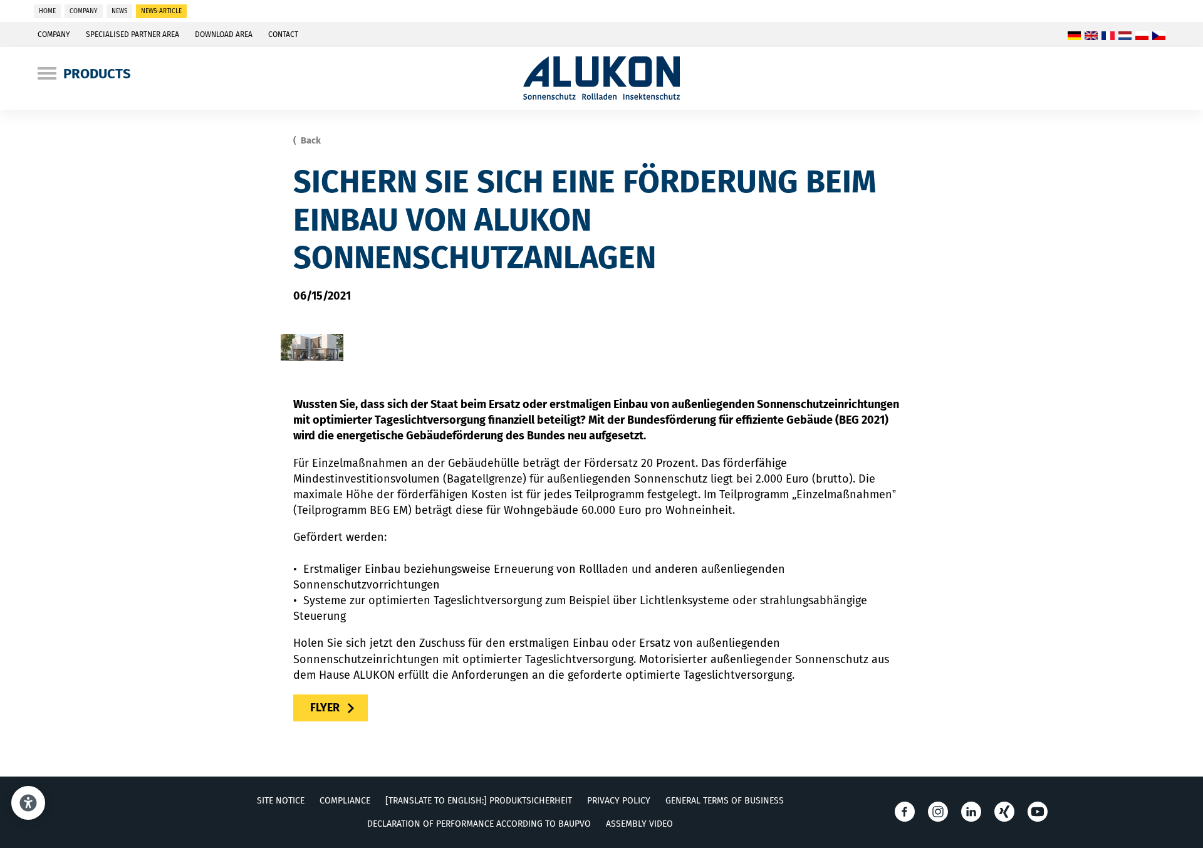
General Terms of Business (724, 800)
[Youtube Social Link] (1037, 811)
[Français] (1108, 36)
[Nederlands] (1125, 36)
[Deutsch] (1074, 36)
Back (310, 140)
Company (54, 34)
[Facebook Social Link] (904, 811)
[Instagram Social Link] (937, 811)
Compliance (345, 800)
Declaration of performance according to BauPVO (479, 824)
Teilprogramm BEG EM (352, 510)
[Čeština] (1158, 36)
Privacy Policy (618, 800)
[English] (1091, 36)
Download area (224, 34)
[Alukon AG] (601, 96)
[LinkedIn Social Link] (971, 811)
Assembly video (639, 824)
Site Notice (281, 800)
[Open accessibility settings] (28, 803)
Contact (283, 34)
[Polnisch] (1141, 36)
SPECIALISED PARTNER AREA (132, 34)
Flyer (325, 708)
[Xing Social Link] (1004, 811)
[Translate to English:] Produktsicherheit (478, 800)
